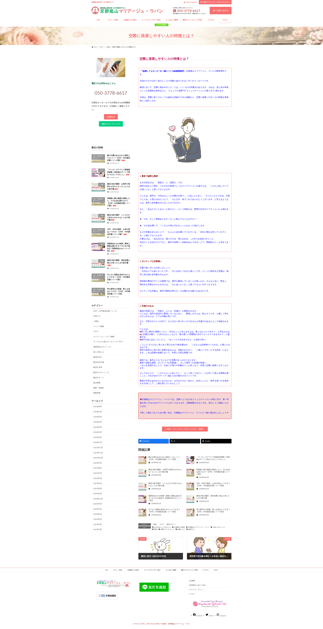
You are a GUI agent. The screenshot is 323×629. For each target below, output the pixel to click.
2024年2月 (97, 514)
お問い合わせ (222, 10)
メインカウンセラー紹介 (152, 570)
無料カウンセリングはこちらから (216, 2)
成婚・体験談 (98, 388)
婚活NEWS (97, 357)
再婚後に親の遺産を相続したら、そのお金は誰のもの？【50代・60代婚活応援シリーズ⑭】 (213, 472)
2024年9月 (97, 504)
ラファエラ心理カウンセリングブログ (108, 342)
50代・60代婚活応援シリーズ (105, 311)
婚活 (155, 529)
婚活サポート (171, 524)
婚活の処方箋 (98, 362)
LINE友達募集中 (161, 25)
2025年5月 (97, 483)
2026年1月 (97, 442)
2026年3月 (97, 432)
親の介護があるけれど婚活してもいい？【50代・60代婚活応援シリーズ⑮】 (118, 157)
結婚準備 (96, 393)
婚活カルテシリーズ (101, 372)
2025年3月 (97, 493)
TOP (106, 570)
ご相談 (154, 524)
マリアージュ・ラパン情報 (103, 336)
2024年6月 (97, 509)
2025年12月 (98, 447)
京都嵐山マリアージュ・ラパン (198, 527)
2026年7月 (97, 411)
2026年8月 (97, 406)
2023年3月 (97, 529)
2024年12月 (98, 499)
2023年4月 (97, 524)
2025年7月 (97, 473)
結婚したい (181, 529)
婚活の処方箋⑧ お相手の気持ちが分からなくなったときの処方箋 (118, 186)
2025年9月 (97, 463)
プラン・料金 (117, 570)
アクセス (206, 570)
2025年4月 (97, 488)
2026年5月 (97, 422)
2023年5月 (97, 519)
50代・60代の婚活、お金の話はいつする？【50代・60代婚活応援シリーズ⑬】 (118, 231)
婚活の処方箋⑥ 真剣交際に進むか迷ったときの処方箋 (118, 262)
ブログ (161, 524)
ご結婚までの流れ (133, 570)
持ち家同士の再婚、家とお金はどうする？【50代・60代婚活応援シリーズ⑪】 (118, 291)
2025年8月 (97, 468)
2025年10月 (98, 458)
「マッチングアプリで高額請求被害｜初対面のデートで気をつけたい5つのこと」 (118, 172)
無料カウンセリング (167, 529)
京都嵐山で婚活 (179, 527)
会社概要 (192, 581)
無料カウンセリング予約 (189, 570)
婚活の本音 (97, 367)
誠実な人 (192, 529)
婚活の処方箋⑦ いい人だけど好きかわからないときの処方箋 (118, 217)
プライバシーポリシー (196, 590)
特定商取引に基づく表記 (197, 585)
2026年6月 (97, 417)
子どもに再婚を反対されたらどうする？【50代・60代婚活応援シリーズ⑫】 (118, 277)
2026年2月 (97, 437)
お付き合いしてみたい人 (162, 527)
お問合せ (111, 117)
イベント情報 (98, 326)
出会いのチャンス (219, 527)
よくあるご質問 (171, 570)
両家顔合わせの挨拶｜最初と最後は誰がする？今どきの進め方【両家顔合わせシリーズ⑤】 (165, 498)
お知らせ (96, 316)
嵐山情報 (96, 383)
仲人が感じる (98, 352)
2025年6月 (97, 478)
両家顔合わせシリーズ (102, 347)
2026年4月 (97, 427)
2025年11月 (98, 452)
